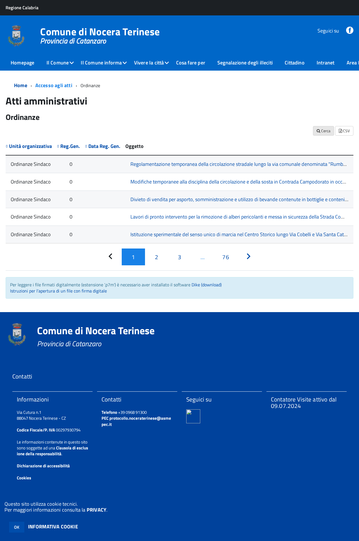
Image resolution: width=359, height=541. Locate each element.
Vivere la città (149, 62)
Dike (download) (207, 284)
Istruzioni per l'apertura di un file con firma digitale (58, 290)
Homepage (22, 62)
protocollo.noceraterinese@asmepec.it (136, 421)
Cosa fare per (190, 62)
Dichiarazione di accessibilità (43, 466)
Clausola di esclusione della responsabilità (52, 451)
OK (16, 527)
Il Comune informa (101, 62)
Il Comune (58, 62)
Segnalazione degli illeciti (245, 62)
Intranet (325, 62)
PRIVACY (96, 510)
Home (20, 85)
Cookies (24, 478)
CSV (346, 131)
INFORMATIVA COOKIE (53, 526)
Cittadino (295, 62)
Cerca (325, 131)
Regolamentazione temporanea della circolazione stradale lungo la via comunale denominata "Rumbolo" (241, 164)
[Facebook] (349, 30)
